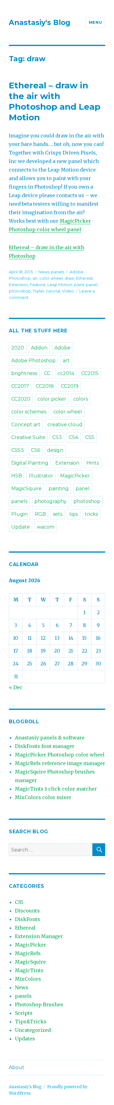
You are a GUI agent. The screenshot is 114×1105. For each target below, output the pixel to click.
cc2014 (65, 373)
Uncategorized (33, 1030)
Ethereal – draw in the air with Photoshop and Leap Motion (54, 101)
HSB (16, 476)
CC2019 (69, 386)
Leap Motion (59, 284)
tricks (91, 514)
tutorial (53, 291)
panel (91, 284)
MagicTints (29, 970)
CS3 (57, 437)
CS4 (73, 437)
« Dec (15, 687)
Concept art (25, 424)
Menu (95, 22)
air (35, 278)
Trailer (38, 291)
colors (80, 399)
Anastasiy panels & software (50, 738)
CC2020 (20, 399)
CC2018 (45, 386)
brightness (24, 373)
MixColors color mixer (43, 797)
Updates (25, 1039)
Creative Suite (28, 437)
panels (57, 271)
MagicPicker (75, 476)
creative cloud (64, 424)
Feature (38, 284)
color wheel (51, 278)
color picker (51, 399)
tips (73, 514)
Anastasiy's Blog (39, 22)
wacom (45, 527)
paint (79, 284)
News (43, 271)
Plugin (19, 514)
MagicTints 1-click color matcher (56, 789)
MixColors (28, 979)
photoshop (20, 291)
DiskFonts (27, 919)
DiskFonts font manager (44, 746)
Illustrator (41, 476)
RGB (40, 514)
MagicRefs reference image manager (60, 763)
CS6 (35, 450)
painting (59, 488)
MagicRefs (28, 953)
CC (47, 373)
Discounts (27, 911)
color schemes (28, 412)
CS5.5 (17, 450)
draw (69, 278)
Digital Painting (29, 463)
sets (57, 514)
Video (68, 291)
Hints (92, 463)
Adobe (62, 348)
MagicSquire (26, 488)
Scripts (24, 1013)
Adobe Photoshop (33, 360)
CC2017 (20, 386)
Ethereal (84, 278)
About (16, 1067)
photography (50, 501)
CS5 (89, 437)
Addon (39, 348)
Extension (18, 284)
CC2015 (89, 373)
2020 (17, 348)
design (55, 450)
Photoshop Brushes (39, 1004)
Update (20, 527)
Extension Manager (39, 936)
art (66, 360)
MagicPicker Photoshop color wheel (60, 755)
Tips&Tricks (31, 1021)
